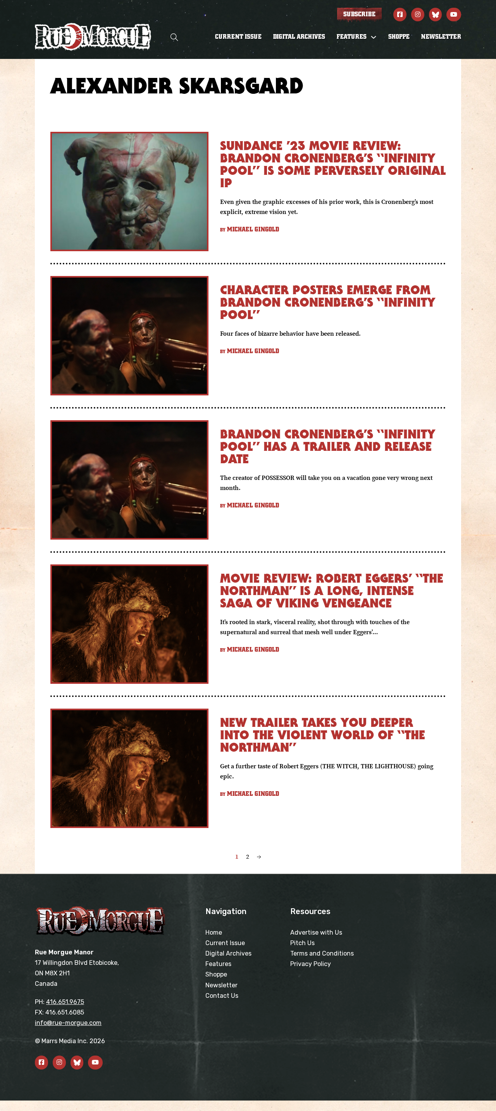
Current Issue (238, 36)
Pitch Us (302, 943)
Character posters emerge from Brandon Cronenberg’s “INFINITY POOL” (327, 302)
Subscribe (359, 14)
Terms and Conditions (322, 953)
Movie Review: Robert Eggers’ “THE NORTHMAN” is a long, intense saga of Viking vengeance (331, 591)
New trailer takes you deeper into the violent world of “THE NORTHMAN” (322, 735)
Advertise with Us (316, 932)
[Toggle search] (174, 37)
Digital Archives (299, 36)
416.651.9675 (65, 1002)
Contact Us (221, 995)
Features (218, 964)
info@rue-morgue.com (68, 1022)
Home (213, 932)
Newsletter (441, 36)
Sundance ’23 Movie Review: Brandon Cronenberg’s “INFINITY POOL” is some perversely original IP (333, 164)
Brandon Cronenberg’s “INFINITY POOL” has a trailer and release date (327, 446)
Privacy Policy (310, 964)
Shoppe (399, 36)
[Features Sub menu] (373, 37)
